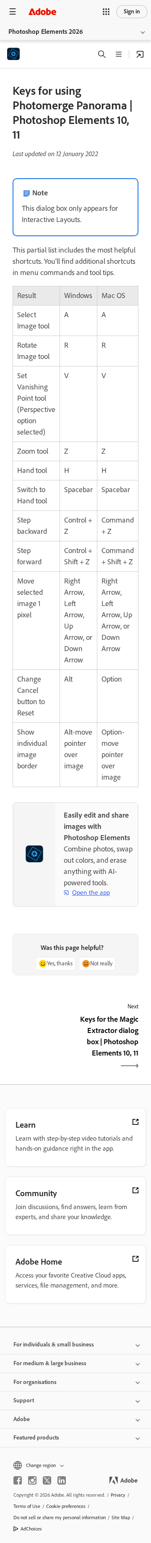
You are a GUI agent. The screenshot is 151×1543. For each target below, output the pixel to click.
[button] (106, 11)
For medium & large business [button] (49, 1363)
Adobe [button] (21, 1419)
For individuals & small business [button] (53, 1344)
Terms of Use (26, 1506)
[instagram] (32, 1480)
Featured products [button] (36, 1437)
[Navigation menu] (12, 11)
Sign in (132, 11)
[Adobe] (42, 11)
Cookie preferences (66, 1506)
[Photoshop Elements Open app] (140, 54)
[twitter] (47, 1480)
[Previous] (43, 1043)
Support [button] (23, 1400)
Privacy (118, 1495)
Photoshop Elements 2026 (45, 31)
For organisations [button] (35, 1382)
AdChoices (31, 1529)
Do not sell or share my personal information (59, 1517)
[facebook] (17, 1480)
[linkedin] (61, 1480)
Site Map (121, 1517)
